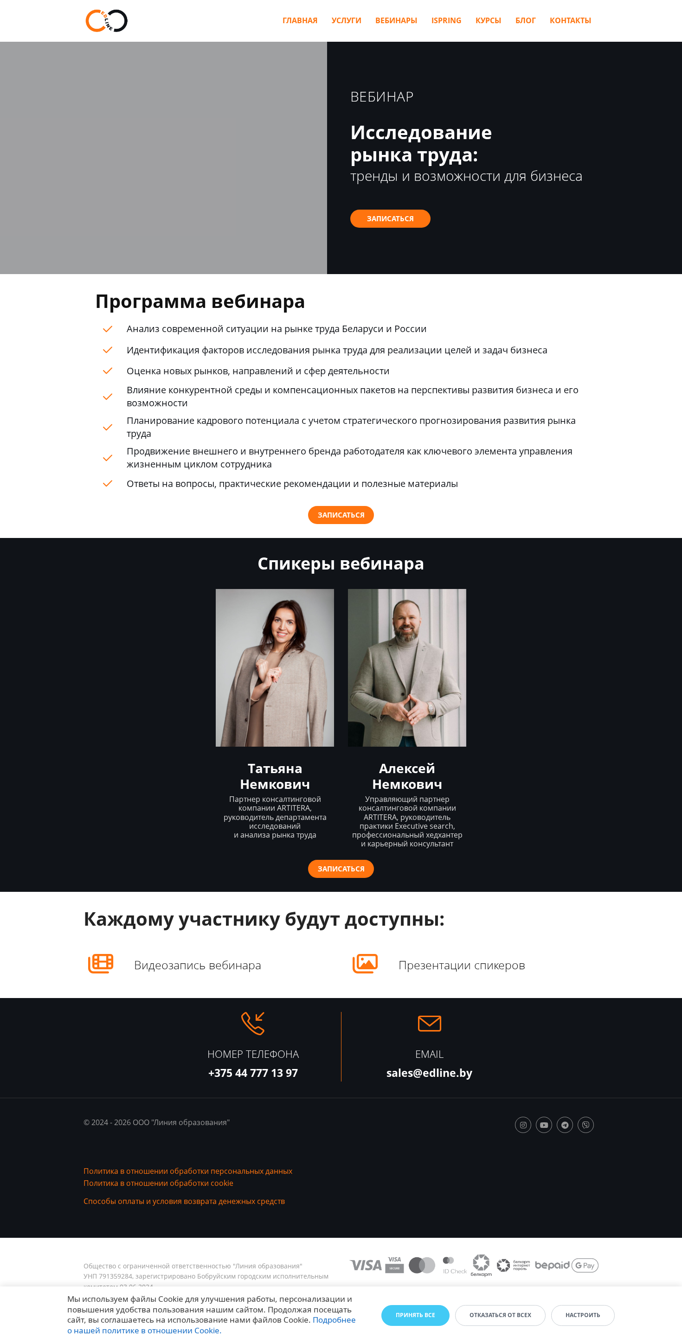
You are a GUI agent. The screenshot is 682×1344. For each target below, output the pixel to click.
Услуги (346, 20)
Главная (300, 20)
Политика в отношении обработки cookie (158, 1183)
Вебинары (396, 20)
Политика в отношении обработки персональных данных (188, 1171)
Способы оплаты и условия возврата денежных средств (184, 1201)
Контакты (571, 20)
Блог (525, 20)
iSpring (446, 20)
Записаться (390, 218)
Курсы (489, 20)
